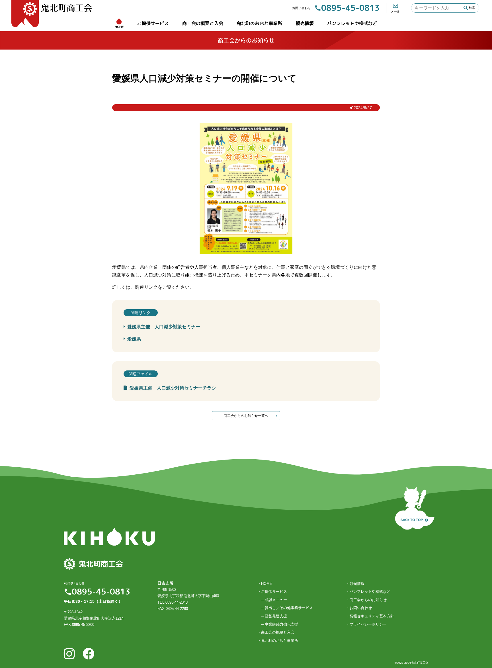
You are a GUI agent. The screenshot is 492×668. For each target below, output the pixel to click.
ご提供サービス (153, 23)
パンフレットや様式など (352, 23)
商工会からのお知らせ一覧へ (246, 416)
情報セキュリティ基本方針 (372, 616)
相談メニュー (276, 600)
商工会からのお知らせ (368, 600)
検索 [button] (472, 7)
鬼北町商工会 (66, 8)
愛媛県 (134, 339)
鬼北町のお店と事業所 (259, 23)
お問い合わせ (361, 608)
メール (395, 11)
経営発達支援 (276, 616)
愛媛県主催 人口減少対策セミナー (163, 326)
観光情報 (305, 23)
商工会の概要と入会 (202, 23)
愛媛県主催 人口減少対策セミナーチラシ (173, 388)
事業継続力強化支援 (281, 624)
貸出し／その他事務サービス (289, 608)
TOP (412, 517)
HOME (119, 26)
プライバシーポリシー (368, 624)
